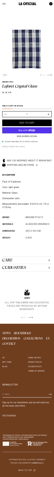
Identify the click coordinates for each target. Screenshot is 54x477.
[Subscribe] (50, 394)
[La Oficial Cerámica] (27, 3)
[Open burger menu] (4, 4)
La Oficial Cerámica (36, 460)
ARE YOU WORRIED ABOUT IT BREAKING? (29, 160)
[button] (51, 4)
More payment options (27, 136)
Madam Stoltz (7, 82)
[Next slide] (49, 75)
